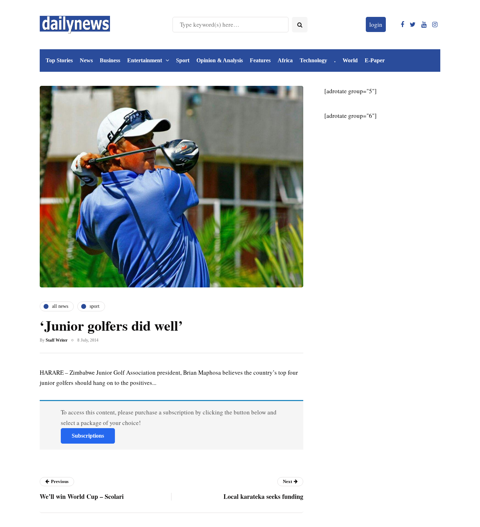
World (350, 60)
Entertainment (144, 60)
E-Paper (375, 60)
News (86, 60)
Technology (313, 60)
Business (110, 60)
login (375, 24)
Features (260, 60)
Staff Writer (56, 340)
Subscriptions (88, 436)
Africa (285, 60)
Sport (182, 60)
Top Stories (59, 60)
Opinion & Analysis (219, 60)
